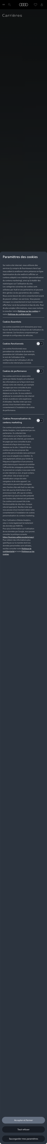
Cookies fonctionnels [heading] (13, 343)
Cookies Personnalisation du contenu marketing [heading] (17, 420)
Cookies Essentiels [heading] (12, 321)
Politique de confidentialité (19, 314)
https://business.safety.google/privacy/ (18, 537)
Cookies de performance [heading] (15, 371)
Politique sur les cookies (28, 311)
